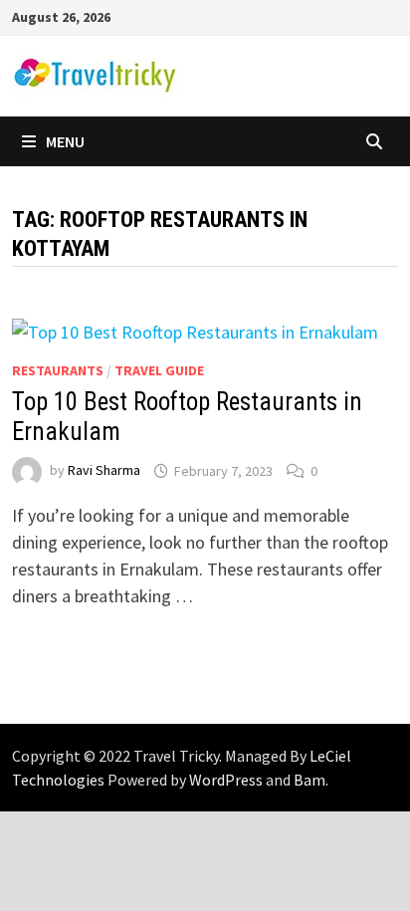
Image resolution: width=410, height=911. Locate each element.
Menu (65, 141)
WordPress (226, 780)
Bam (309, 780)
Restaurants (57, 370)
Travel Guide (159, 370)
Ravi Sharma (104, 471)
